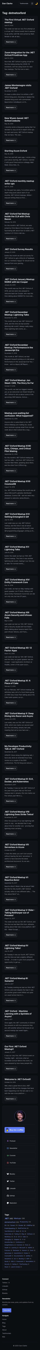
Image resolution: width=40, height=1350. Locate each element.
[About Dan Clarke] (20, 1116)
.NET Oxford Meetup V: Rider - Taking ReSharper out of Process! (20, 913)
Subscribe (7, 1310)
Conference (19, 1242)
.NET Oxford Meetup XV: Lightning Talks (17, 548)
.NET (7, 1218)
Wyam (6, 1267)
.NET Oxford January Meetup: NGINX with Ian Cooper (20, 280)
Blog (23, 1234)
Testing (16, 1234)
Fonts (26, 1245)
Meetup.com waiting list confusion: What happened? (19, 414)
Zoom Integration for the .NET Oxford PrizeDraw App (20, 53)
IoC (15, 1258)
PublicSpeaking (10, 1228)
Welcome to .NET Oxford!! (18, 1079)
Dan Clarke (7, 3)
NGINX (30, 1247)
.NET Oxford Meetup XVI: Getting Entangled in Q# (17, 515)
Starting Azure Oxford (16, 151)
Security (7, 1264)
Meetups (17, 1218)
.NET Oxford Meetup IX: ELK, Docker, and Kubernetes (19, 780)
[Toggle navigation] (32, 3)
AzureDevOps (9, 1242)
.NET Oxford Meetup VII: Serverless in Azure (17, 845)
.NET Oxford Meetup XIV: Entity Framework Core (17, 581)
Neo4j (6, 1261)
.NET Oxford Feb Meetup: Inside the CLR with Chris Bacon (17, 216)
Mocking (21, 1258)
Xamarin (24, 1250)
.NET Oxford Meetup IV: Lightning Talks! (16, 946)
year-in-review (15, 1267)
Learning (14, 1247)
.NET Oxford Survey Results (19, 249)
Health (6, 1247)
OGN (12, 1261)
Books (26, 1253)
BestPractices (22, 1228)
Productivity (24, 1222)
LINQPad (29, 1225)
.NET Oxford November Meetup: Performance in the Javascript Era (19, 347)
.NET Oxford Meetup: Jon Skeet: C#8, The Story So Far (19, 381)
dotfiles (28, 1256)
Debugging (8, 1239)
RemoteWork (29, 1261)
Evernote (19, 1245)
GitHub (4, 1290)
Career (12, 1225)
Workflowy (8, 1236)
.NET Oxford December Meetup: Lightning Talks (17, 313)
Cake (24, 1236)
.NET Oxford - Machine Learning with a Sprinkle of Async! (18, 1014)
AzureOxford (17, 1253)
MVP (28, 1258)
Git (6, 1225)
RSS (3, 1337)
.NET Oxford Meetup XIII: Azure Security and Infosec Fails (18, 615)
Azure (17, 1231)
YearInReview (9, 1231)
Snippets (16, 1239)
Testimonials (24, 3)
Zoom (31, 1250)
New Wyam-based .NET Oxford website (17, 119)
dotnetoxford (10, 1222)
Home (4, 1319)
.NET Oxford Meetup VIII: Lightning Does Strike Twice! (19, 813)
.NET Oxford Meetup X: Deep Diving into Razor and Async (19, 714)
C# (19, 1236)
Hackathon (8, 1258)
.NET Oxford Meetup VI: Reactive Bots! (17, 878)
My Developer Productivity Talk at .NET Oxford (18, 747)
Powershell (19, 1261)
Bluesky (5, 1293)
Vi (22, 1239)
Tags (4, 1326)
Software (30, 1234)
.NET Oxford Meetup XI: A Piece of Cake (18, 681)
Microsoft (22, 1247)
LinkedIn (5, 1286)
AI (14, 1236)
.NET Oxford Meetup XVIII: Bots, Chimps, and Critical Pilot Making (18, 448)
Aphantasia (8, 1253)
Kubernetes (8, 1234)
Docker (21, 1225)
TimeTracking (23, 1264)
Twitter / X (6, 1283)
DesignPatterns (9, 1245)
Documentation (18, 1256)
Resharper (16, 1250)
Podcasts (7, 1250)
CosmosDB (8, 1256)
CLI (23, 1231)
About (4, 1330)
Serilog (14, 1264)
